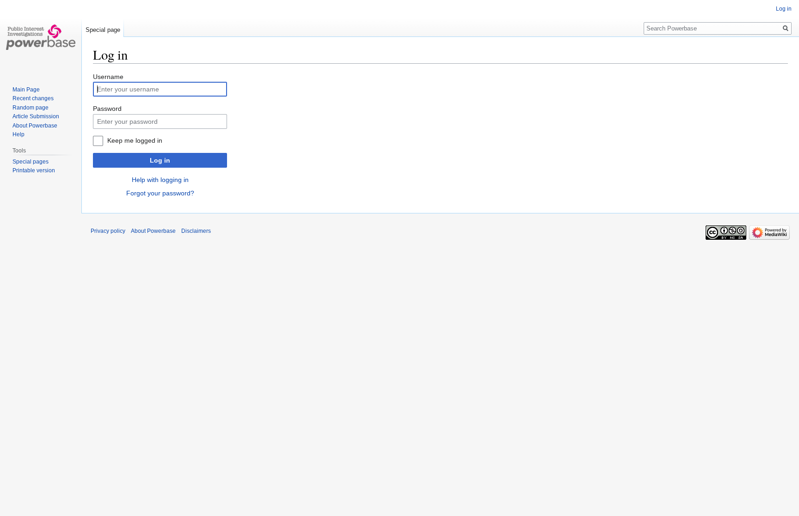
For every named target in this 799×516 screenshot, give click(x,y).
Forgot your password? (160, 193)
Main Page (26, 89)
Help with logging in (160, 179)
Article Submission (35, 116)
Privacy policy (108, 231)
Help (18, 134)
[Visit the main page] (41, 37)
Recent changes (33, 98)
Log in (160, 160)
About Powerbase (34, 125)
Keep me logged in (134, 140)
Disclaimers (196, 231)
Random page (30, 107)
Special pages (30, 161)
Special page (103, 29)
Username (108, 76)
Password (107, 108)
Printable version (33, 170)
